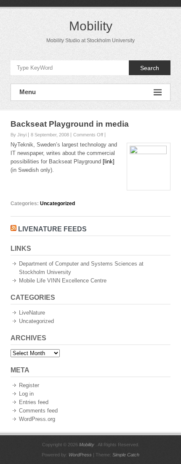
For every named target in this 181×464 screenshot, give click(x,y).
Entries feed (33, 402)
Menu (27, 91)
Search (149, 68)
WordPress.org (37, 419)
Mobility (90, 26)
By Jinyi (19, 134)
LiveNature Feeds (52, 229)
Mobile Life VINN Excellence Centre (62, 280)
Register (29, 385)
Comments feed (38, 410)
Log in (26, 394)
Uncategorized (57, 203)
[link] (108, 161)
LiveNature (32, 312)
